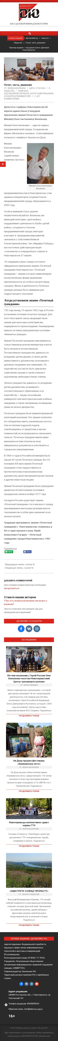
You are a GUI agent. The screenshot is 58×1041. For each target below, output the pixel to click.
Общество (9, 91)
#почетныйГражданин (41, 93)
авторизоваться (11, 588)
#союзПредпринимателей (17, 96)
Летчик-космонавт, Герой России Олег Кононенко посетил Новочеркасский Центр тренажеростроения (29, 678)
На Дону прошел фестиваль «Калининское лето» (29, 762)
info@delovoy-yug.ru (33, 1009)
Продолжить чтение (29, 716)
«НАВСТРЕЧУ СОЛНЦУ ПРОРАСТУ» (29, 891)
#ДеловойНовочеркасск (16, 93)
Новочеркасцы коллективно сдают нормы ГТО (29, 824)
